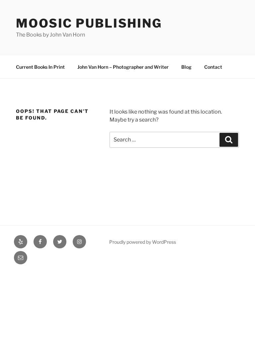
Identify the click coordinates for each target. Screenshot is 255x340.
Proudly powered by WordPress (142, 242)
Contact (213, 67)
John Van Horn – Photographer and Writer (123, 67)
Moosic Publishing (89, 23)
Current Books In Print (40, 67)
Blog (186, 67)
